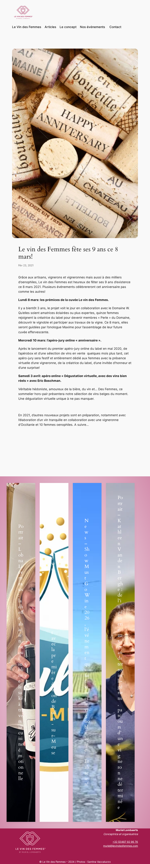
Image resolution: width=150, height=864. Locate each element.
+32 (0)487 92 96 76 (125, 841)
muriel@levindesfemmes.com (120, 845)
